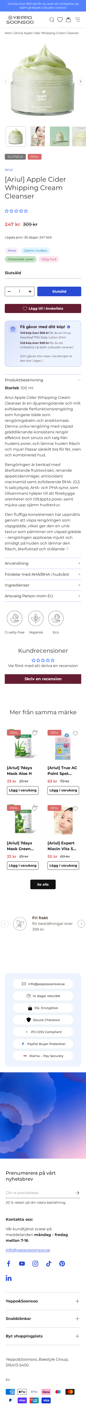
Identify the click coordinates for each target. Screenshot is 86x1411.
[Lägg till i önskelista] (34, 733)
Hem (8, 33)
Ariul (9, 170)
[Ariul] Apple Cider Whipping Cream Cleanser (46, 33)
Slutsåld (59, 291)
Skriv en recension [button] (43, 679)
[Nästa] (80, 81)
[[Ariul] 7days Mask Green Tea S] (22, 820)
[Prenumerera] (74, 1192)
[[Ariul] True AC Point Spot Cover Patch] (63, 745)
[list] (43, 81)
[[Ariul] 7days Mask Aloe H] (22, 745)
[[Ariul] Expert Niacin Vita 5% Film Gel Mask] (63, 820)
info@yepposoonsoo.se (28, 1250)
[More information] (68, 327)
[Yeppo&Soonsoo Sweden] (43, 1115)
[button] (67, 19)
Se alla (43, 884)
